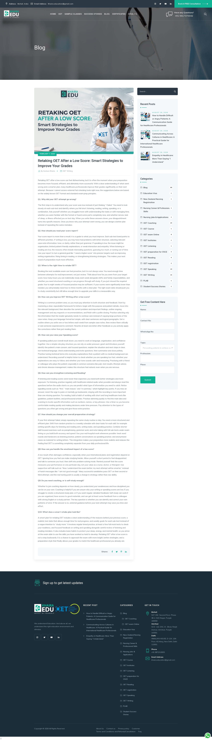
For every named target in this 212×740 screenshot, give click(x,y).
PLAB (157, 281)
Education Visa (157, 193)
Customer (136, 728)
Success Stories (93, 14)
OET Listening (157, 246)
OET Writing (68, 171)
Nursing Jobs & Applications (157, 217)
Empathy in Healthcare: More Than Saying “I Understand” (162, 158)
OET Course (157, 229)
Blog (107, 14)
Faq (139, 731)
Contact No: (145, 320)
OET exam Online (157, 234)
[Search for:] (157, 91)
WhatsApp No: (147, 331)
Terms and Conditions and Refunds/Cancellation (115, 731)
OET (60, 14)
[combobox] (157, 347)
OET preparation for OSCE (157, 252)
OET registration (157, 263)
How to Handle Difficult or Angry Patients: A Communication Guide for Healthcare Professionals (101, 616)
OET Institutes (157, 240)
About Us (100, 728)
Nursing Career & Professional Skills (157, 210)
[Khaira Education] (11, 14)
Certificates (119, 14)
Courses (132, 14)
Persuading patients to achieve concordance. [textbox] (159, 348)
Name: (143, 309)
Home (53, 14)
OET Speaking (157, 269)
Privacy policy (123, 728)
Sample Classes (73, 14)
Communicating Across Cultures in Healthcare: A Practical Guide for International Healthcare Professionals (157, 140)
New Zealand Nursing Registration (157, 201)
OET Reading (157, 257)
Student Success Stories (157, 286)
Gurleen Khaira (49, 171)
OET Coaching (157, 223)
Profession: (145, 353)
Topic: (157, 345)
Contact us (110, 728)
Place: (143, 364)
